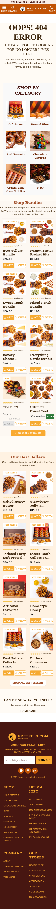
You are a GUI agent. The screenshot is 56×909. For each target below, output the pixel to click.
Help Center (35, 799)
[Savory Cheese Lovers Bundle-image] (14, 335)
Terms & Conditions (14, 866)
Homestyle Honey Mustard (39, 610)
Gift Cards (9, 822)
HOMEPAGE (28, 711)
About (6, 861)
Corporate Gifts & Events (13, 839)
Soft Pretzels (10, 800)
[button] (4, 9)
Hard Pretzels (11, 795)
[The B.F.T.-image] (14, 388)
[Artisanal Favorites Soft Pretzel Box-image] (14, 586)
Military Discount (39, 837)
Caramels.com (37, 870)
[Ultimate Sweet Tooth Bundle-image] (41, 388)
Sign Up (44, 760)
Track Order (36, 804)
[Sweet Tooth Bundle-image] (14, 283)
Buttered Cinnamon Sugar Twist (40, 662)
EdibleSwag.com (38, 897)
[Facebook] (21, 771)
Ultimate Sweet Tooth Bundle (40, 411)
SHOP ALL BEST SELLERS (28, 682)
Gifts (6, 811)
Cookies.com (36, 892)
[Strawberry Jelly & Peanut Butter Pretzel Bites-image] (41, 482)
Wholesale (9, 877)
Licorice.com (36, 865)
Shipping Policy (37, 823)
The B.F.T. (11, 407)
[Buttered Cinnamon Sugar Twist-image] (41, 639)
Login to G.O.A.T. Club (40, 810)
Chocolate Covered (14, 806)
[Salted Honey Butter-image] (14, 482)
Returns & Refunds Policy (39, 817)
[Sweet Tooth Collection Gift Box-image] (41, 534)
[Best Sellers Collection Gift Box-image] (14, 639)
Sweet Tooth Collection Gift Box (40, 558)
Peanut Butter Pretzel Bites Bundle (41, 254)
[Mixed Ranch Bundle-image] (41, 283)
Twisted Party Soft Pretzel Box (14, 558)
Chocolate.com (38, 876)
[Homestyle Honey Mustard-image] (41, 586)
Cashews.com (36, 881)
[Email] (35, 771)
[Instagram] (28, 771)
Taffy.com (34, 886)
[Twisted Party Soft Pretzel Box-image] (14, 534)
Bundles (8, 816)
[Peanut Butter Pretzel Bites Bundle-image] (41, 231)
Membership (10, 827)
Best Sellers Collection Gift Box (13, 662)
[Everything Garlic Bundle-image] (41, 335)
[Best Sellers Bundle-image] (14, 231)
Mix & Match (10, 832)
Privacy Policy (11, 872)
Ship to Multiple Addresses (38, 830)
